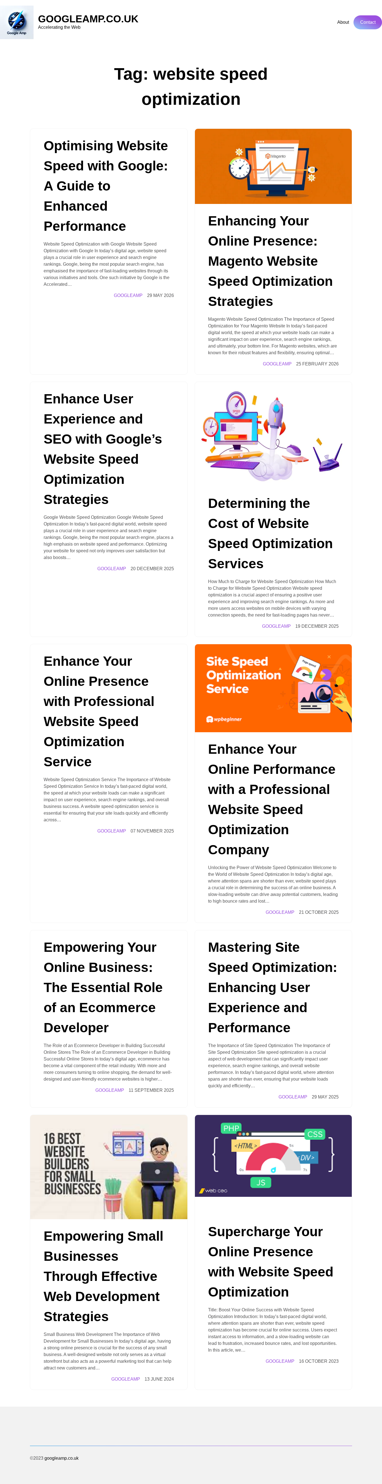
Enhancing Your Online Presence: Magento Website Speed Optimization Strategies (270, 261)
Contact (368, 22)
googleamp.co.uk (88, 19)
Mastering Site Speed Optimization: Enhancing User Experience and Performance (272, 987)
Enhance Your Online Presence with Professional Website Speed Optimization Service (99, 711)
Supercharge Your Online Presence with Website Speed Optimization (270, 1261)
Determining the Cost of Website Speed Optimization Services (270, 533)
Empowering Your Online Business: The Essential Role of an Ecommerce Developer (103, 987)
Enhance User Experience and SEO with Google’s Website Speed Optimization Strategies (103, 449)
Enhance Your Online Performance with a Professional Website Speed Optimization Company (272, 799)
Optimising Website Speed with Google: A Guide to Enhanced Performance (106, 186)
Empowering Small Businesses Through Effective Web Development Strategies (103, 1276)
